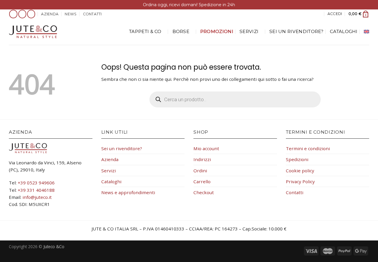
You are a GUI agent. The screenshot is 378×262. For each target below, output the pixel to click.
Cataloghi (344, 31)
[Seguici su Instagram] (22, 14)
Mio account (206, 148)
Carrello (202, 181)
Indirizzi (202, 159)
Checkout (203, 192)
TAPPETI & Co (145, 31)
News (70, 14)
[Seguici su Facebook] (13, 14)
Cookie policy (300, 170)
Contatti (92, 14)
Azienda (49, 14)
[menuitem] (366, 31)
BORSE (181, 31)
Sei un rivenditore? (296, 31)
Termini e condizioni (308, 148)
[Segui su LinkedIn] (31, 14)
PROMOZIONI (216, 31)
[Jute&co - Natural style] (33, 31)
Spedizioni (297, 159)
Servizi (248, 31)
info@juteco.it (37, 197)
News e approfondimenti (128, 192)
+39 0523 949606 (36, 183)
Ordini (200, 170)
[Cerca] (319, 14)
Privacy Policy (300, 181)
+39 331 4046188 (36, 190)
